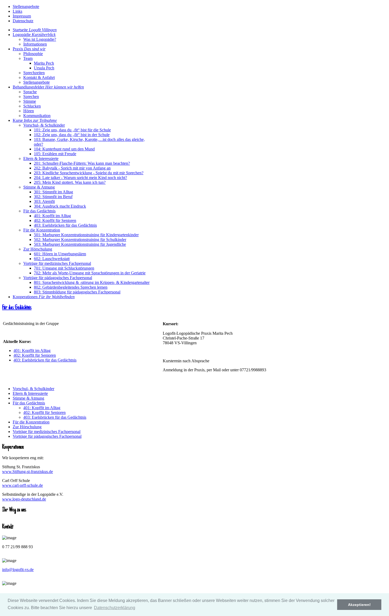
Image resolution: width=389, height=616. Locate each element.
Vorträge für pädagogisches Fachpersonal (47, 436)
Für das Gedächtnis (16, 308)
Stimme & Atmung (28, 398)
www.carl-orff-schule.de (22, 485)
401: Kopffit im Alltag (32, 350)
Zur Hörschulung (27, 427)
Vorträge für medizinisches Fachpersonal (46, 431)
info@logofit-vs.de (18, 569)
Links (17, 11)
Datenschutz (23, 21)
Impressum (22, 16)
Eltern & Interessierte (30, 393)
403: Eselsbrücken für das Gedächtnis (44, 360)
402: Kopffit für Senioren (34, 355)
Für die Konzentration (31, 422)
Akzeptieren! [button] (359, 604)
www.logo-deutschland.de (24, 499)
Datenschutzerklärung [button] (114, 607)
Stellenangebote (26, 6)
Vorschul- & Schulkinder (33, 388)
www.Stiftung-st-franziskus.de (27, 471)
